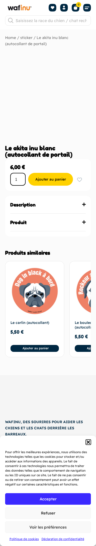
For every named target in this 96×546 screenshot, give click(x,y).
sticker (26, 37)
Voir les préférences (48, 527)
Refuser (48, 513)
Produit (18, 222)
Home (10, 37)
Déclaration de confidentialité (62, 539)
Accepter (48, 499)
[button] (88, 442)
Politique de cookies (24, 539)
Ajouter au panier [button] (36, 348)
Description (23, 204)
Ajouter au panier (50, 179)
